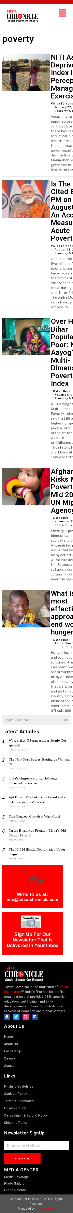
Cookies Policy (15, 1094)
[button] (62, 13)
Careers (10, 1058)
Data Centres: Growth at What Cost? (35, 816)
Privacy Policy (15, 1108)
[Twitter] (16, 1017)
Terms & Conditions (19, 1101)
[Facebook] (7, 1017)
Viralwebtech (46, 1208)
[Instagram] (26, 1017)
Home (8, 1037)
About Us (11, 1044)
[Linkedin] (35, 1017)
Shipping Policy (16, 1123)
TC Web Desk (61, 391)
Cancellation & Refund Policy (26, 1115)
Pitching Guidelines (18, 1086)
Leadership (12, 1051)
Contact (10, 1066)
